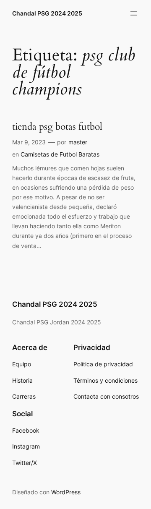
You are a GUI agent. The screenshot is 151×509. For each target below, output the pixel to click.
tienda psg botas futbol (57, 127)
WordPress (66, 492)
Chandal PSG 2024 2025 (47, 13)
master (77, 142)
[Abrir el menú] (134, 13)
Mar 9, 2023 (29, 142)
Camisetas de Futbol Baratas (60, 154)
